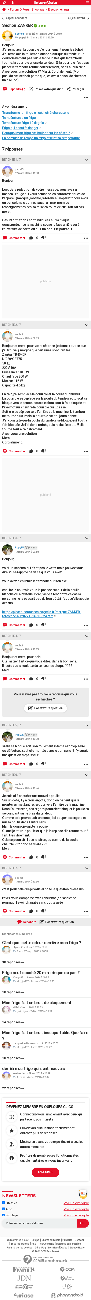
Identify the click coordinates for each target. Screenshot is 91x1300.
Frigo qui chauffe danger (20, 128)
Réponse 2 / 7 (11, 324)
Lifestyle (11, 1203)
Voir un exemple (76, 1203)
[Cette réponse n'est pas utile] (43, 238)
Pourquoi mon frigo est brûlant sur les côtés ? (36, 133)
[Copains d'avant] (24, 1286)
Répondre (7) (17, 89)
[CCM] (67, 1269)
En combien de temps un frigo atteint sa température (41, 138)
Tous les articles (20, 1243)
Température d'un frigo (19, 118)
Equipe (35, 1240)
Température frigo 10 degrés (23, 123)
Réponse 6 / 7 (11, 774)
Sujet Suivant (76, 18)
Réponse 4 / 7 (11, 636)
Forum (14, 9)
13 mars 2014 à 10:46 (27, 788)
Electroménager (58, 9)
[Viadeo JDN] (67, 1286)
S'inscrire (45, 1172)
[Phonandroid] (67, 1295)
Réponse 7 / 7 (11, 868)
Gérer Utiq (40, 1247)
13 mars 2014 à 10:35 (27, 649)
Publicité (67, 1240)
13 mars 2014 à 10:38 (27, 738)
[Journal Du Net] (24, 1278)
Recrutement (46, 1243)
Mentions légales (57, 1247)
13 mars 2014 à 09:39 (27, 338)
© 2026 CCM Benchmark (45, 1251)
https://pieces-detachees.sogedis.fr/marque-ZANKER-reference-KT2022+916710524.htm (41, 614)
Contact (79, 1240)
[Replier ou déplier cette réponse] (86, 159)
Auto (8, 1209)
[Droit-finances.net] (67, 1278)
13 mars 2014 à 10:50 (42, 37)
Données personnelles (68, 1243)
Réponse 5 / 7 (11, 725)
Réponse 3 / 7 (11, 538)
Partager (78, 89)
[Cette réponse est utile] (31, 238)
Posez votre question (48, 89)
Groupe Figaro (77, 1247)
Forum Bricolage (33, 9)
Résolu (41, 25)
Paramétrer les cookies (19, 1247)
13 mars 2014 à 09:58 (27, 551)
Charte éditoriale (50, 1240)
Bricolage (11, 1215)
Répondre (29, 922)
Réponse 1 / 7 (11, 159)
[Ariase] (24, 1295)
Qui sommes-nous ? (18, 1240)
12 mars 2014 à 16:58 (27, 173)
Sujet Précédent (16, 18)
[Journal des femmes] (24, 1269)
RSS (34, 1243)
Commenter (16, 238)
